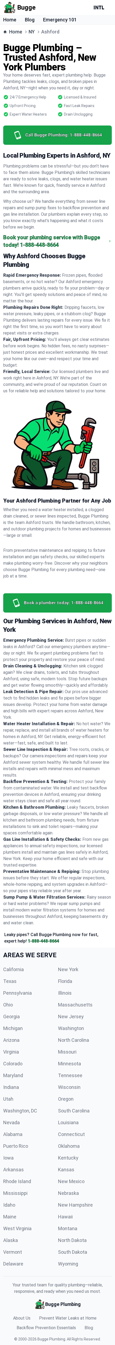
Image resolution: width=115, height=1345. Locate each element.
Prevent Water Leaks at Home (68, 1318)
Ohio (8, 1005)
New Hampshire (75, 1205)
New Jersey (71, 1016)
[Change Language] (100, 7)
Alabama (12, 1134)
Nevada (11, 1122)
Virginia (11, 1052)
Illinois (65, 993)
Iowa (8, 1158)
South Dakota (72, 1252)
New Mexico (71, 1181)
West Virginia (17, 1228)
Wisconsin (69, 1087)
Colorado (12, 1063)
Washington (71, 1028)
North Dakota (72, 1240)
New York (68, 969)
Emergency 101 (60, 19)
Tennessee (70, 1075)
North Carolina (73, 1040)
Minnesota (69, 1063)
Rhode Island (17, 1181)
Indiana (11, 1087)
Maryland (13, 1075)
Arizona (11, 1040)
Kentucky (68, 1158)
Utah (8, 1099)
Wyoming (68, 1264)
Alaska (10, 1240)
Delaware (13, 1264)
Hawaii (65, 1216)
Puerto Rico (15, 1146)
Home (9, 19)
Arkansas (13, 1169)
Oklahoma (69, 1146)
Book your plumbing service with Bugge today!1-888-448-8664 (51, 241)
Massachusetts (75, 1005)
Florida (65, 981)
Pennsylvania (17, 993)
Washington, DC (20, 1111)
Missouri (67, 1052)
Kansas (66, 1169)
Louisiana (68, 1122)
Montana (67, 1228)
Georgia (11, 1016)
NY (32, 32)
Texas (10, 981)
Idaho (9, 1205)
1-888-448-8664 (43, 941)
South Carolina (74, 1111)
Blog (29, 19)
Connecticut (71, 1134)
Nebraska (68, 1193)
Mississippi (15, 1193)
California (13, 969)
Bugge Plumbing (51, 1339)
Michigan (13, 1028)
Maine (9, 1216)
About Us (21, 1318)
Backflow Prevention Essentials (46, 1327)
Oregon (66, 1099)
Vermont (12, 1252)
